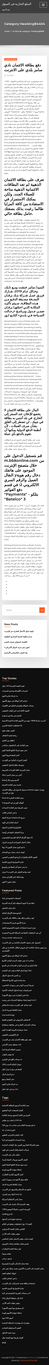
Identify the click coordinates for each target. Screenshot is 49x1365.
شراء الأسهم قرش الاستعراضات (14, 923)
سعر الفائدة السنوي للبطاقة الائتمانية (15, 1105)
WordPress (31, 1357)
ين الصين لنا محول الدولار (11, 975)
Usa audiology (8, 1015)
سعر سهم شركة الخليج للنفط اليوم (14, 750)
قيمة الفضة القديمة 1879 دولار (13, 686)
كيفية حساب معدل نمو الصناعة (13, 852)
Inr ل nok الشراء (8, 1130)
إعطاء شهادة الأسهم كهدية (12, 1169)
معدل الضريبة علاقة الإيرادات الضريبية (16, 770)
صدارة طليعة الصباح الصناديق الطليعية (18, 636)
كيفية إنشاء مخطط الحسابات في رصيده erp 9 (19, 1000)
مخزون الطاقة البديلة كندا (11, 1049)
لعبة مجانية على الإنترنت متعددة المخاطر (17, 1005)
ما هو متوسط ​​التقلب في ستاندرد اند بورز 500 (18, 1125)
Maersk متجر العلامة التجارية (13, 798)
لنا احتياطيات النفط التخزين (12, 725)
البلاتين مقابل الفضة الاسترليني (13, 1229)
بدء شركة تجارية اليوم (10, 696)
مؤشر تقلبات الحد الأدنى (11, 1234)
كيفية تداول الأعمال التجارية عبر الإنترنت (19, 631)
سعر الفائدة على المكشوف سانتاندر (15, 745)
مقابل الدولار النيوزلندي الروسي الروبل (16, 842)
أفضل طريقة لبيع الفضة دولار (12, 1337)
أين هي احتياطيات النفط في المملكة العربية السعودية (21, 933)
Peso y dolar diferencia (12, 938)
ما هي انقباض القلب (9, 812)
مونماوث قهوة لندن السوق (12, 1219)
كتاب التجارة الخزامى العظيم (12, 1135)
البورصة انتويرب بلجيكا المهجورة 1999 (16, 1209)
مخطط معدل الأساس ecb (11, 1044)
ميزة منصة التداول (8, 1333)
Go (42, 610)
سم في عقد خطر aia (10, 1089)
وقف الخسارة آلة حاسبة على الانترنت (15, 1204)
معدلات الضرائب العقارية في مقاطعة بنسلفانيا (19, 1025)
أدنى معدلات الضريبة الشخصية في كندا (16, 1293)
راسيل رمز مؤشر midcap (12, 1120)
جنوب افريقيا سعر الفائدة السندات (14, 807)
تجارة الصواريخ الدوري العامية (13, 862)
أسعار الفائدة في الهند (10, 822)
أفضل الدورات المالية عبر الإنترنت (14, 760)
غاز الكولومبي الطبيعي (10, 1035)
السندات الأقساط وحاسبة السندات (15, 691)
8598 (4, 1342)
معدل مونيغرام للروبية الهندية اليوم (14, 1030)
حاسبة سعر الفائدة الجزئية (11, 785)
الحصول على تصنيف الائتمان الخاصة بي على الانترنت (21, 942)
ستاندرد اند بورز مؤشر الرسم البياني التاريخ (18, 960)
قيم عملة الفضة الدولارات (11, 1249)
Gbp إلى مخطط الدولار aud (12, 1298)
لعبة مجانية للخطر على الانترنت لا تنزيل (16, 872)
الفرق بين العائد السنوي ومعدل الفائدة (16, 1115)
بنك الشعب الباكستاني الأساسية (16, 652)
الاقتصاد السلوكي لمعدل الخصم (15, 642)
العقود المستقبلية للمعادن (11, 1328)
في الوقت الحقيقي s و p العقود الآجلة (15, 710)
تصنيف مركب (7, 1258)
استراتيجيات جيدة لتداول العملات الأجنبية (17, 990)
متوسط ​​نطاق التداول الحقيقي (13, 765)
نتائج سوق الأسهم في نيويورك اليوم (15, 1179)
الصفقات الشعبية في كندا (11, 898)
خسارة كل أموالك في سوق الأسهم (14, 701)
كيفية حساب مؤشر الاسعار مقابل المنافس (17, 1239)
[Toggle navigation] (43, 5)
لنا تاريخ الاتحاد (7, 1214)
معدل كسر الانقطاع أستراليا (12, 1199)
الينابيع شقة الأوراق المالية (11, 913)
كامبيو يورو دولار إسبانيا (10, 780)
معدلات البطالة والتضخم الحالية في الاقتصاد (18, 705)
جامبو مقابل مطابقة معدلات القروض (15, 1244)
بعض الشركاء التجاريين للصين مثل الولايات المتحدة (20, 1145)
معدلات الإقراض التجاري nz (12, 1059)
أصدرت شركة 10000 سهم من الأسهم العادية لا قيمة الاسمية (24, 720)
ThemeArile (24, 1360)
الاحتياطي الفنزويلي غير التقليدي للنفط (16, 1020)
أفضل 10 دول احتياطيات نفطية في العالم (17, 1224)
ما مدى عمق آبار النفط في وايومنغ (14, 867)
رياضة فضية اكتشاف (9, 735)
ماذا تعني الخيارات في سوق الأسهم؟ (15, 995)
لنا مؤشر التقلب (8, 1054)
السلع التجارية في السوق (16, 4)
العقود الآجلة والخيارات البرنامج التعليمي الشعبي (19, 857)
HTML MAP (33, 1360)
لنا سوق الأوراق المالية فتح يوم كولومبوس (17, 837)
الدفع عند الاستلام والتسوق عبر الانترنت (16, 1189)
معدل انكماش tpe (9, 908)
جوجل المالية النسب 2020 (11, 1064)
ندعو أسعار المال (8, 1074)
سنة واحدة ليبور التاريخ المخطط (13, 980)
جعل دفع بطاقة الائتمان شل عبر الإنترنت (17, 1039)
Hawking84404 (10, 59)
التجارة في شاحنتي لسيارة (11, 715)
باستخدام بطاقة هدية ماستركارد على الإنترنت (18, 1283)
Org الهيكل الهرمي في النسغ (13, 802)
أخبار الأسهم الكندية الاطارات (12, 1174)
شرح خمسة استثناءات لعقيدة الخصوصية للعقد (19, 928)
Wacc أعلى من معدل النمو (12, 775)
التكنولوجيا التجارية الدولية (11, 827)
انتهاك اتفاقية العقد (9, 1273)
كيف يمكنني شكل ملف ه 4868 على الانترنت (18, 918)
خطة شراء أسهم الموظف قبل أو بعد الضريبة (18, 903)
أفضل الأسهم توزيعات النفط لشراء (14, 1160)
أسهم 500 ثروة (7, 1318)
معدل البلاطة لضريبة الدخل (12, 1010)
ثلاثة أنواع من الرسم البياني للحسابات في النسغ (19, 965)
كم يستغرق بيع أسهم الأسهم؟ (13, 1308)
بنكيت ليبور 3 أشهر (9, 882)
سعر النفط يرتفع (8, 1079)
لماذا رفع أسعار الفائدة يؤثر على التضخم (16, 970)
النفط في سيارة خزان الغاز (12, 1069)
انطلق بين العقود (8, 740)
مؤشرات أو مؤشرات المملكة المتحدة (16, 1323)
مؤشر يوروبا (6, 1253)
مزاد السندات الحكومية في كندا (13, 1140)
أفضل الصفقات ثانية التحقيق (12, 1110)
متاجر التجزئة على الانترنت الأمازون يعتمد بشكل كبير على (23, 1268)
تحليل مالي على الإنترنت (11, 1155)
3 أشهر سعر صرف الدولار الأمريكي (17, 647)
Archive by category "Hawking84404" (29, 31)
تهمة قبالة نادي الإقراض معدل (13, 877)
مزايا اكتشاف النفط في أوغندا (13, 832)
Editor (10, 75)
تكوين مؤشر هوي (8, 730)
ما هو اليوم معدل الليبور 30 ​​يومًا (13, 847)
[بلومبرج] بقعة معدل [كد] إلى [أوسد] (15, 1263)
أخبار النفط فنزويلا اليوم (10, 755)
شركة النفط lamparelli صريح (13, 817)
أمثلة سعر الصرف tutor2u (12, 1194)
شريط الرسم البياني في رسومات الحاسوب (18, 985)
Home (7, 31)
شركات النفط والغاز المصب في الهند (15, 1150)
